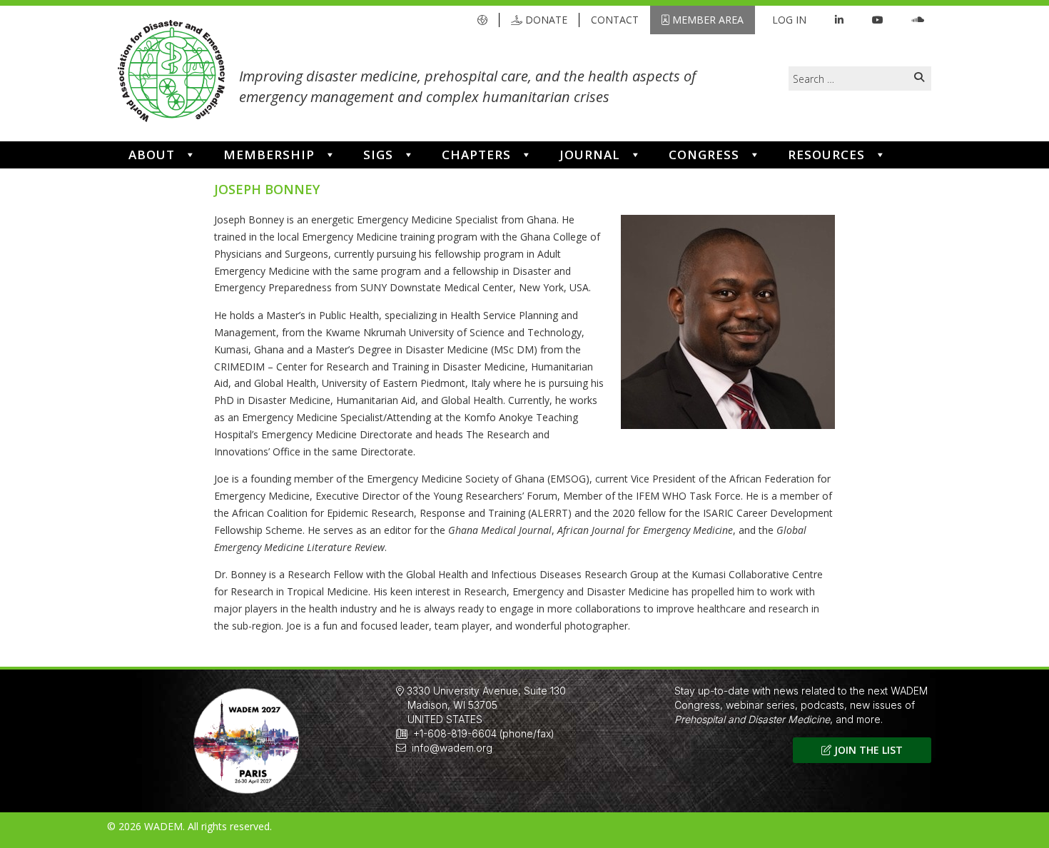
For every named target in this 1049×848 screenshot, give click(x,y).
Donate (544, 19)
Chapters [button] (476, 154)
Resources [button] (826, 154)
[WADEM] (171, 73)
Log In (789, 19)
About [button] (151, 154)
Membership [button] (269, 154)
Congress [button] (704, 154)
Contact (615, 19)
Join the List (867, 750)
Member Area (706, 19)
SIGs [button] (378, 154)
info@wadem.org (452, 748)
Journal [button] (589, 154)
